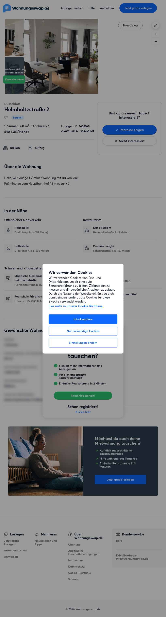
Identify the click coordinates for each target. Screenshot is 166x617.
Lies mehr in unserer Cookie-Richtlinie (75, 306)
